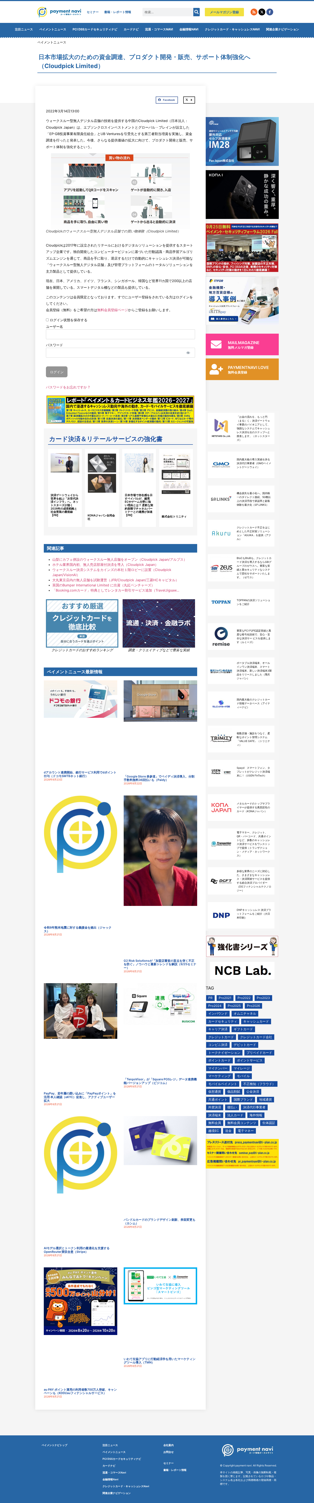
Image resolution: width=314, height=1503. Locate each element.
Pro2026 (253, 1006)
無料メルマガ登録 (241, 347)
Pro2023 (263, 998)
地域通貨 (265, 1099)
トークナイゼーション (224, 1053)
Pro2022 (244, 998)
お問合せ (168, 1452)
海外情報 (255, 1115)
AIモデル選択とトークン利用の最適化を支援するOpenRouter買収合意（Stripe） (77, 1249)
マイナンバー (217, 1068)
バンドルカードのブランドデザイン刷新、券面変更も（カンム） (159, 1221)
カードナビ (131, 29)
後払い (232, 1107)
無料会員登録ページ (112, 310)
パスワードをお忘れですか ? (68, 387)
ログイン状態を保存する (68, 320)
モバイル (243, 1076)
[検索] (196, 12)
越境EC (213, 1131)
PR (210, 998)
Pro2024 (215, 1006)
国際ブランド (243, 1099)
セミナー (93, 12)
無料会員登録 (237, 372)
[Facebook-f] (269, 12)
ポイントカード (219, 1060)
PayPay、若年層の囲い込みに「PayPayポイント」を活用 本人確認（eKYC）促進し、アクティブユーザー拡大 (80, 1096)
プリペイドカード (259, 1053)
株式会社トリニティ (174, 516)
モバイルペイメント (222, 1084)
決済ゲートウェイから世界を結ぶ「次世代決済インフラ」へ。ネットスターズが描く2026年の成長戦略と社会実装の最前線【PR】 (64, 505)
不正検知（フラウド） (259, 1084)
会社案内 (168, 1445)
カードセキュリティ (222, 1021)
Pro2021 (225, 998)
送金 (228, 1131)
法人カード (235, 1115)
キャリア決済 (217, 1029)
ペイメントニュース (52, 29)
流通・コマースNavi (159, 29)
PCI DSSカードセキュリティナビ (95, 29)
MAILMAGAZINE (244, 342)
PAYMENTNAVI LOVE (248, 367)
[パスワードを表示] (188, 353)
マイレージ (242, 1068)
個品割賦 (233, 1092)
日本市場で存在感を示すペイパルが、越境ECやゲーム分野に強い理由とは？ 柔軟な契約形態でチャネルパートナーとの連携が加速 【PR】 (139, 505)
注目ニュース (24, 29)
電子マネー (246, 1131)
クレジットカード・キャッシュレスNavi (232, 29)
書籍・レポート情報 (117, 12)
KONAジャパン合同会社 (101, 517)
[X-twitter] (261, 12)
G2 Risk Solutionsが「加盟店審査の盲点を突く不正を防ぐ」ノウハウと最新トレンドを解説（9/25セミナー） (160, 964)
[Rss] (254, 12)
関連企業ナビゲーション (282, 29)
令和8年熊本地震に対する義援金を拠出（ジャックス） (78, 929)
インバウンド (217, 1013)
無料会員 (214, 1123)
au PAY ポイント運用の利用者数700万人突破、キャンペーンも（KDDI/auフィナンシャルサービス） (80, 1391)
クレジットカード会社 (256, 1037)
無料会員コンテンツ (241, 1123)
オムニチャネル (245, 1013)
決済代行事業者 (254, 1107)
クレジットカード (221, 1037)
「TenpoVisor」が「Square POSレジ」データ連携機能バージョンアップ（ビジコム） (160, 1081)
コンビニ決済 (217, 1045)
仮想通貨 (214, 1092)
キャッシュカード (256, 1021)
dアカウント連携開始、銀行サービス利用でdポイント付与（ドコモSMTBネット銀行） (80, 774)
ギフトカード (243, 1029)
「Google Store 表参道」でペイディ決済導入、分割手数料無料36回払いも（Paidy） (159, 778)
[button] (167, 100)
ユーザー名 (54, 326)
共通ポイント (217, 1099)
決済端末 (214, 1115)
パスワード (54, 345)
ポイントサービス (250, 1060)
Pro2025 (234, 1006)
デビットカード (245, 1045)
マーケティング (219, 1076)
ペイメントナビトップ (54, 1445)
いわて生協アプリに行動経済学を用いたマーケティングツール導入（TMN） (159, 1360)
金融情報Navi (188, 29)
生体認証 (268, 1123)
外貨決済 (214, 1107)
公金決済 (252, 1092)
